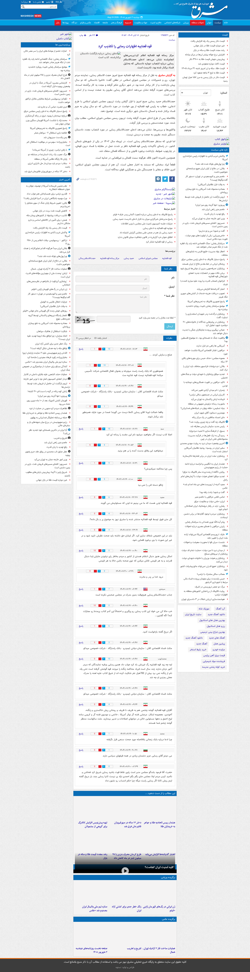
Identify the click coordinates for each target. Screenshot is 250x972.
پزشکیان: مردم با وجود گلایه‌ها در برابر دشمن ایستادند (206, 515)
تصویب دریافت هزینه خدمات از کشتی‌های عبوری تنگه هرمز (204, 295)
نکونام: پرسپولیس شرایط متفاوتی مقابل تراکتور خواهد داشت (47, 100)
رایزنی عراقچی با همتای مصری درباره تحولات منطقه (206, 528)
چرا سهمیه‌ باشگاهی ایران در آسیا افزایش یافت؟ (45, 198)
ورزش (186, 22)
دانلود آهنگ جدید (216, 614)
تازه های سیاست (219, 150)
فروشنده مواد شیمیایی (214, 661)
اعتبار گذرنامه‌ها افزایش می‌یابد (211, 289)
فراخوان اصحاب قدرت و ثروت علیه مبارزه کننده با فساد (204, 282)
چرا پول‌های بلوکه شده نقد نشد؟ (210, 164)
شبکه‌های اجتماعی (172, 22)
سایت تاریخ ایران (193, 614)
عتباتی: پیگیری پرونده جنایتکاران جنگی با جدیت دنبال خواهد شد (205, 331)
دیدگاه (74, 22)
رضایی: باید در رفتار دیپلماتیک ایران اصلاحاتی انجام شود (206, 507)
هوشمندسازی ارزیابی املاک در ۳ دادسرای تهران (203, 599)
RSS (57, 2)
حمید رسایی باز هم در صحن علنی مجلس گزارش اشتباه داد (146, 232)
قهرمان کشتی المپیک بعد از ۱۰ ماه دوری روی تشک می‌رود (48, 402)
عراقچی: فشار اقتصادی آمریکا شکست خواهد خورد (206, 352)
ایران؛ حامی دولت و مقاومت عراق (209, 501)
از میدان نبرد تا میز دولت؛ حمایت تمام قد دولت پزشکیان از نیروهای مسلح (205, 552)
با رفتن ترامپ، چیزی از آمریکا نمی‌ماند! (49, 150)
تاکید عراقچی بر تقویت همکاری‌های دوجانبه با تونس (206, 384)
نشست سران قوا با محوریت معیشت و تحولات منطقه (206, 544)
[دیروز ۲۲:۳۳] (91, 808)
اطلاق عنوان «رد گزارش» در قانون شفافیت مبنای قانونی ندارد (145, 237)
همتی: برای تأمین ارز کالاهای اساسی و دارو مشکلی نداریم (49, 221)
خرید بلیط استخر (198, 650)
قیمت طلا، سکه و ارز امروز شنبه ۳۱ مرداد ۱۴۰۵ (203, 68)
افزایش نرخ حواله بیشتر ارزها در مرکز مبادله (205, 54)
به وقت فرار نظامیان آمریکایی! (211, 184)
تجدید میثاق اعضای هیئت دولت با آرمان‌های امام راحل (204, 478)
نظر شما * (169, 296)
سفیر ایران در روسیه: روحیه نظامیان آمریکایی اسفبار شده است (206, 449)
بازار (57, 22)
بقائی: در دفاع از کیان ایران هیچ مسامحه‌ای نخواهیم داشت (207, 170)
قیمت (225, 35)
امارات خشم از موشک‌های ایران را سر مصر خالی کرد (47, 52)
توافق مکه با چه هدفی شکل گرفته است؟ (48, 348)
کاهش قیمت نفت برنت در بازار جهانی (50, 211)
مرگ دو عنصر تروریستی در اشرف (210, 587)
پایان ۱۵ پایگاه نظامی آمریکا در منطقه (50, 159)
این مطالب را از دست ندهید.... (160, 793)
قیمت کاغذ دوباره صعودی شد (211, 64)
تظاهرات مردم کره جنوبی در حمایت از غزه (48, 408)
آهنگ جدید (201, 644)
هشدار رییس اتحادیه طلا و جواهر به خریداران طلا (159, 825)
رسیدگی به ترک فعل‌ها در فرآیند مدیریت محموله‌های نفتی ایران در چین (208, 437)
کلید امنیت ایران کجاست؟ (159, 867)
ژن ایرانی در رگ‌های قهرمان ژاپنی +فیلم (159, 909)
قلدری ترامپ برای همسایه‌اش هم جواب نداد (47, 194)
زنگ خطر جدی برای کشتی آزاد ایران (126, 909)
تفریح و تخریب (134, 948)
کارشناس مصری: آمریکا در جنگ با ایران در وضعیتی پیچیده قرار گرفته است (49, 84)
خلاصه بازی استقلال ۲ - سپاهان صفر (50, 133)
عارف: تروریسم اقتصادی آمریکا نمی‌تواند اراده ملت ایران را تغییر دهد (206, 536)
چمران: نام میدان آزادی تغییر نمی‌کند (208, 390)
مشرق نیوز (201, 9)
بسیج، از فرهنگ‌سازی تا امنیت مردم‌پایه (207, 431)
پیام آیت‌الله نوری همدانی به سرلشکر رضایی (205, 522)
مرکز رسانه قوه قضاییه (109, 258)
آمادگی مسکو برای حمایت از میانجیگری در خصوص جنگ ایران (46, 368)
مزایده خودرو (219, 650)
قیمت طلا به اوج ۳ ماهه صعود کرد (209, 73)
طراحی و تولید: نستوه (125, 967)
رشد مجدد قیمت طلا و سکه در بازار (209, 50)
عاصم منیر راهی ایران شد (213, 209)
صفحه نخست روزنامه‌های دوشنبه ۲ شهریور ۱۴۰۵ (91, 950)
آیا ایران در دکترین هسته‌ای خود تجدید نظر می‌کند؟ (49, 431)
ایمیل (171, 287)
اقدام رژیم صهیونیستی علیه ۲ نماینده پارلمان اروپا (45, 353)
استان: (223, 93)
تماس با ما (37, 2)
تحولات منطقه (197, 22)
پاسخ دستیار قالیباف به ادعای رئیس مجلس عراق (203, 259)
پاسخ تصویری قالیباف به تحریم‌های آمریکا (206, 301)
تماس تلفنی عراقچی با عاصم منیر (210, 497)
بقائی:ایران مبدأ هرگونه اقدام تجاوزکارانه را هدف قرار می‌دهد (46, 250)
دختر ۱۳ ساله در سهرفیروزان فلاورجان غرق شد (127, 825)
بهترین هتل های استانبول (212, 620)
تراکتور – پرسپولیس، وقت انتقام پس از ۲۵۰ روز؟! (48, 242)
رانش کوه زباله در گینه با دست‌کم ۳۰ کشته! (47, 391)
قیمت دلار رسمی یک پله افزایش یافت (208, 41)
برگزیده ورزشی (168, 877)
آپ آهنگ (220, 609)
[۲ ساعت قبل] (159, 808)
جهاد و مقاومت (140, 22)
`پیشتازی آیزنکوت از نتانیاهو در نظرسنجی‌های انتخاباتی (48, 283)
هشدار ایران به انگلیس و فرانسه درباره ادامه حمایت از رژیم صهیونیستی (206, 465)
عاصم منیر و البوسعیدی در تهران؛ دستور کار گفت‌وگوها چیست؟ (206, 178)
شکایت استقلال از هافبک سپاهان (52, 331)
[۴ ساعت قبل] (125, 808)
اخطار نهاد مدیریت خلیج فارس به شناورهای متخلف (207, 253)
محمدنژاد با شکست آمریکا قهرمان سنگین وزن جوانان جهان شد (48, 122)
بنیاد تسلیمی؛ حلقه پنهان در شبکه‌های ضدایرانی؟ (203, 408)
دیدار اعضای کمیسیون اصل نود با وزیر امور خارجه (45, 379)
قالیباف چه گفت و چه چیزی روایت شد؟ (207, 422)
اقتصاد (97, 22)
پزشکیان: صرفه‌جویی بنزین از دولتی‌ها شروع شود (202, 268)
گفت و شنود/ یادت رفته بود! (212, 492)
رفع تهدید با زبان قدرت (214, 214)
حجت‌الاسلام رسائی (87, 258)
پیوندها (65, 22)
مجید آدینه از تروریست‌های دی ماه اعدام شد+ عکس (205, 486)
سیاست (217, 22)
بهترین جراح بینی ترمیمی (212, 632)
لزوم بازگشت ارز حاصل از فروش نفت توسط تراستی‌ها (206, 198)
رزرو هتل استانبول (216, 626)
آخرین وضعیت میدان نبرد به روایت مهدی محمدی (202, 443)
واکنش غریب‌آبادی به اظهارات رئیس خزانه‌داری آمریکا (205, 157)
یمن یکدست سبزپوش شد (55, 137)
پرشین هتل (219, 644)
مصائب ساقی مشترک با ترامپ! (211, 574)
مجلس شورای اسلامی (148, 258)
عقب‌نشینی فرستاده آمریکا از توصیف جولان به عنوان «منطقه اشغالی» (48, 187)
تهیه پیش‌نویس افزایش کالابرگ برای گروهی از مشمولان (92, 825)
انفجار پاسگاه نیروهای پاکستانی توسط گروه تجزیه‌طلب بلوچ (49, 317)
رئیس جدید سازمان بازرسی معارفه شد (207, 426)
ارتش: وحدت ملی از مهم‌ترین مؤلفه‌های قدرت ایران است (48, 275)
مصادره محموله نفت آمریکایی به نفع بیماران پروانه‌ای (207, 190)
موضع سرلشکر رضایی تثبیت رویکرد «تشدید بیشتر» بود (207, 307)
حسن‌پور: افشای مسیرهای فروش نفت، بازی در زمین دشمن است (205, 224)
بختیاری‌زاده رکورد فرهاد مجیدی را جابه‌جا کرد (47, 357)
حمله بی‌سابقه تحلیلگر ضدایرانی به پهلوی (48, 417)
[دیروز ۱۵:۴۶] (91, 840)
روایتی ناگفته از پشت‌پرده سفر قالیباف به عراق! (203, 472)
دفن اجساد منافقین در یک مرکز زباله (208, 417)
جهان (209, 22)
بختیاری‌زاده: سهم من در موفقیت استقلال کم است (48, 143)
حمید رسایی (129, 258)
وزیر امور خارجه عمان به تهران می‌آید (208, 218)
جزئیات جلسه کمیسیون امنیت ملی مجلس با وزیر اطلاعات (147, 223)
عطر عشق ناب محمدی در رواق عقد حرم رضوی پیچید (47, 453)
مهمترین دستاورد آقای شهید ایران (209, 413)
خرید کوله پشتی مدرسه (213, 667)
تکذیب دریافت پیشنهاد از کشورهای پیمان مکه (46, 215)
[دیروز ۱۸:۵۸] (125, 840)
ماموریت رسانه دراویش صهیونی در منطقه (206, 404)
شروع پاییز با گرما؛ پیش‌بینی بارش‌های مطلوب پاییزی (48, 473)
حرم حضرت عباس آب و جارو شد (52, 107)
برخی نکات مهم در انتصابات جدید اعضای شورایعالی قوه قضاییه (208, 274)
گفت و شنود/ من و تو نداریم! (212, 231)
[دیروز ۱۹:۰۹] (159, 840)
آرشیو (48, 2)
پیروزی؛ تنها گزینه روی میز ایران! (210, 205)
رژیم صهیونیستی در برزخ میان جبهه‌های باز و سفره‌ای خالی (48, 423)
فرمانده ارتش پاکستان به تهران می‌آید (208, 399)
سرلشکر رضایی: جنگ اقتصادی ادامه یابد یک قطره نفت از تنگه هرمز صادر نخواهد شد (204, 245)
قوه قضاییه (166, 258)
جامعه (105, 22)
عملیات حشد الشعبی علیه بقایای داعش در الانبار (45, 374)
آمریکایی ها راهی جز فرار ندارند (210, 346)
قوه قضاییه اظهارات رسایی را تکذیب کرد (125, 46)
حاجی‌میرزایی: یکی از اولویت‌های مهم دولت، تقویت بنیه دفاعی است (206, 237)
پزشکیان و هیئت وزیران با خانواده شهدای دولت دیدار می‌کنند (205, 560)
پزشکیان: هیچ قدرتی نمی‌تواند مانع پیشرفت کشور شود (204, 568)
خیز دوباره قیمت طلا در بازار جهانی (209, 45)
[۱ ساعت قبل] (159, 893)
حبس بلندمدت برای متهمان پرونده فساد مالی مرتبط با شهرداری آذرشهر (206, 580)
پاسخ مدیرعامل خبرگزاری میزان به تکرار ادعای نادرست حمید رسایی (143, 219)
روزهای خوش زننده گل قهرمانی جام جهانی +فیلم (45, 311)
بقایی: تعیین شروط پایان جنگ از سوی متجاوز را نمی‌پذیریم (47, 204)
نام (172, 278)
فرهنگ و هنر (116, 22)
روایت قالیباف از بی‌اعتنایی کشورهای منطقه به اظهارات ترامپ (206, 592)
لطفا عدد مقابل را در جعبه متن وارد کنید (157, 318)
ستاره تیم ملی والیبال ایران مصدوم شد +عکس (94, 909)
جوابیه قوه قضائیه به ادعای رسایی (158, 228)
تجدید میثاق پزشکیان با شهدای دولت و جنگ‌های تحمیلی (204, 375)
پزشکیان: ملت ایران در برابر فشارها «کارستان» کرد (205, 457)
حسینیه (128, 22)
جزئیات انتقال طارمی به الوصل (53, 302)
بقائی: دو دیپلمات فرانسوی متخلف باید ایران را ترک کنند (205, 368)
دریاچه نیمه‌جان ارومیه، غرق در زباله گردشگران (46, 116)
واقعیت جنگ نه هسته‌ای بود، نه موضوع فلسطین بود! (204, 339)
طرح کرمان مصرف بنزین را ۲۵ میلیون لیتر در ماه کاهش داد (47, 76)
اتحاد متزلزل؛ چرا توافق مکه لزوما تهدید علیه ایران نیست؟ (48, 337)
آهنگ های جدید (217, 638)
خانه (226, 22)
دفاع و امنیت (155, 22)
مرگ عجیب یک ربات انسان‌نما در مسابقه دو (47, 154)
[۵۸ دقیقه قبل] (159, 934)
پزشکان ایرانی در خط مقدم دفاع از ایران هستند (203, 264)
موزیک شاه (204, 609)
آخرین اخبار (64, 180)
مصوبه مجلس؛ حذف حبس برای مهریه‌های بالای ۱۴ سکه (205, 360)
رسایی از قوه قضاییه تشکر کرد (159, 242)
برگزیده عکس (168, 919)
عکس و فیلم (85, 22)
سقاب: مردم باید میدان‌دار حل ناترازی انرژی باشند (49, 165)
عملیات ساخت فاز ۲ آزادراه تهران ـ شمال (159, 950)
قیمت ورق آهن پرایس (214, 655)
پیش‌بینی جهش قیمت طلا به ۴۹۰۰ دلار (207, 59)
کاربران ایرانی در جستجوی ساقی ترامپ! (207, 394)
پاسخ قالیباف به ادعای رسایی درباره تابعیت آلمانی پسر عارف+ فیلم (143, 214)
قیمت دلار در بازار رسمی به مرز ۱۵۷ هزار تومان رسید (205, 79)
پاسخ (81, 349)
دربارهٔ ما (24, 2)
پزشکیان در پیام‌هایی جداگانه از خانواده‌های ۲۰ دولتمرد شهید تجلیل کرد (205, 323)
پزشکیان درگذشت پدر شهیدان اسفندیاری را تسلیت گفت (207, 315)
